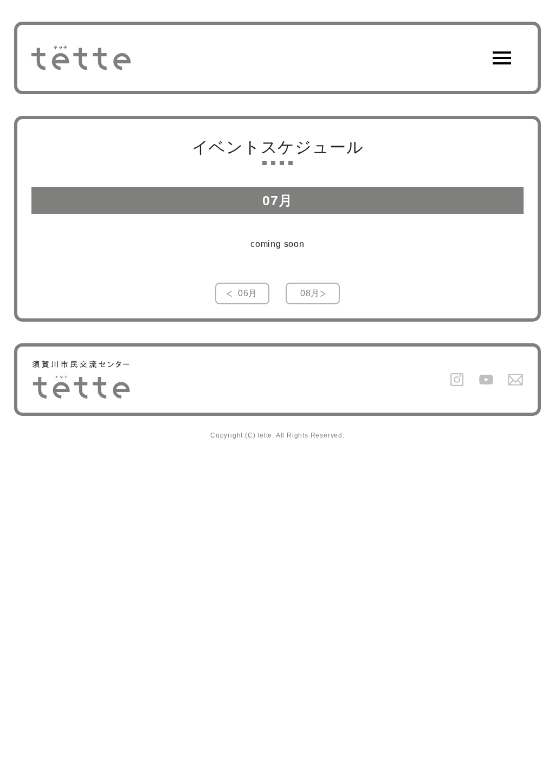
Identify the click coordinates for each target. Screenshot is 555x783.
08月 (310, 293)
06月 (247, 293)
